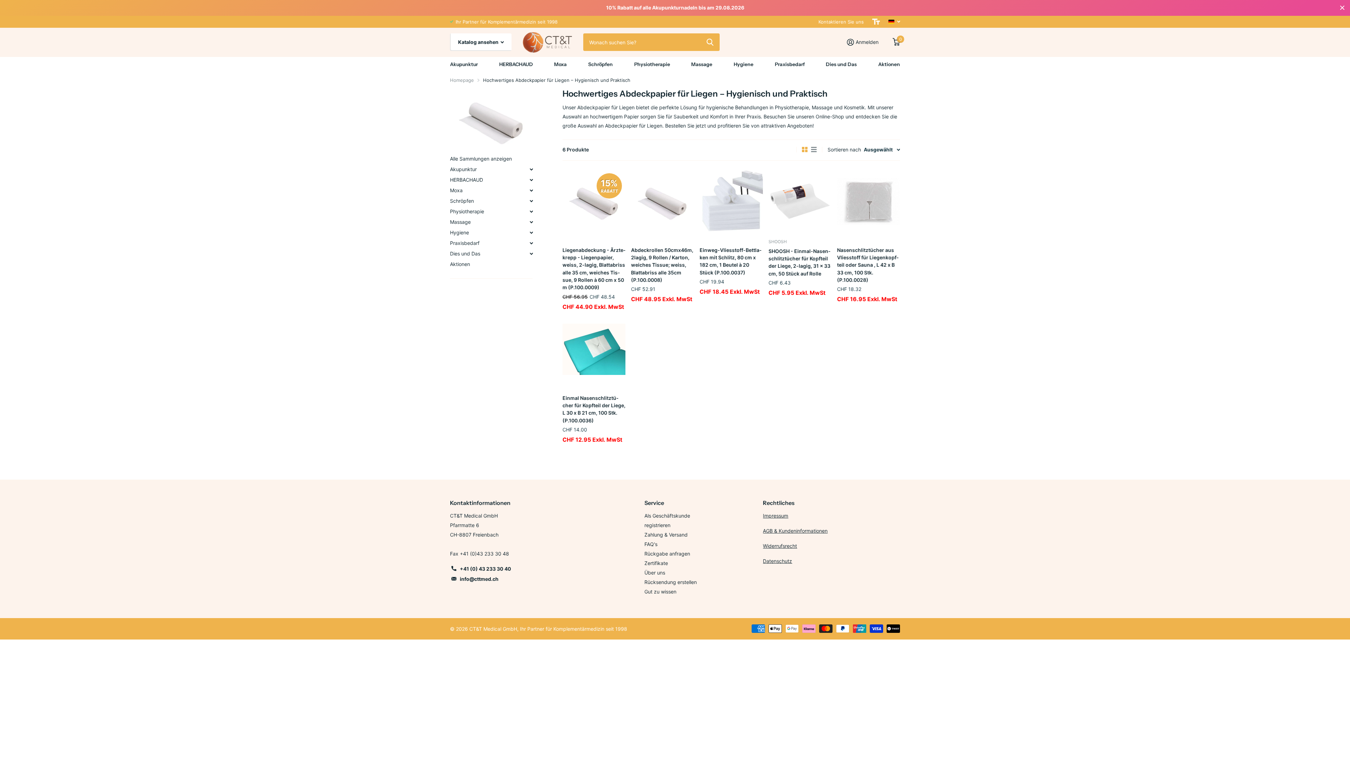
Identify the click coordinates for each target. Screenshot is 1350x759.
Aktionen (889, 64)
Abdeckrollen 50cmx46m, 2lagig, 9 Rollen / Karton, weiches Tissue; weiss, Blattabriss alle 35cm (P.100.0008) (662, 265)
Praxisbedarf (790, 64)
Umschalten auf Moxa (531, 190)
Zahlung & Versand (666, 535)
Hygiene (743, 64)
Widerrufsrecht (780, 546)
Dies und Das (841, 64)
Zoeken (710, 42)
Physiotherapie (652, 64)
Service (654, 502)
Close (1342, 7)
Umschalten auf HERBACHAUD (531, 180)
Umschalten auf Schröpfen (531, 201)
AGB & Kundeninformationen (795, 531)
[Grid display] (805, 149)
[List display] (814, 149)
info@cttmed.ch (479, 579)
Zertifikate (656, 563)
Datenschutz (777, 561)
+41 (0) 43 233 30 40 (485, 569)
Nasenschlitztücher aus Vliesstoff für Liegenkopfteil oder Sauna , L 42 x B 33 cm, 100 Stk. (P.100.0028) (868, 265)
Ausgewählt (878, 150)
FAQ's (650, 544)
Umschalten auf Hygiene (531, 233)
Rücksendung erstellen (670, 582)
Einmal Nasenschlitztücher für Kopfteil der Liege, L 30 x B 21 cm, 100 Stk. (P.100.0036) (593, 409)
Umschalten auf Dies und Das (531, 254)
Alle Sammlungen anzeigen (481, 159)
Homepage (462, 80)
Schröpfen (600, 64)
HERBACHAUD (516, 64)
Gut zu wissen (660, 592)
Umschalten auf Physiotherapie (531, 212)
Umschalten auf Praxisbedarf (531, 243)
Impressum (775, 516)
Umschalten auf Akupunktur (531, 169)
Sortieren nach (844, 150)
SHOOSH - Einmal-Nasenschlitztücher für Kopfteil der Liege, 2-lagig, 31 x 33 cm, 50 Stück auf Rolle (799, 262)
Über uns (654, 573)
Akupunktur (464, 64)
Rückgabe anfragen (667, 554)
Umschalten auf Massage (531, 222)
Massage (701, 64)
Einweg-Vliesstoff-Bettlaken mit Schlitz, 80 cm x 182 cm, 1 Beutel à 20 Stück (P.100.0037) (730, 261)
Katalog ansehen (479, 42)
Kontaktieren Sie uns (841, 22)
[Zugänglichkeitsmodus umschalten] (876, 21)
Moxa (560, 64)
